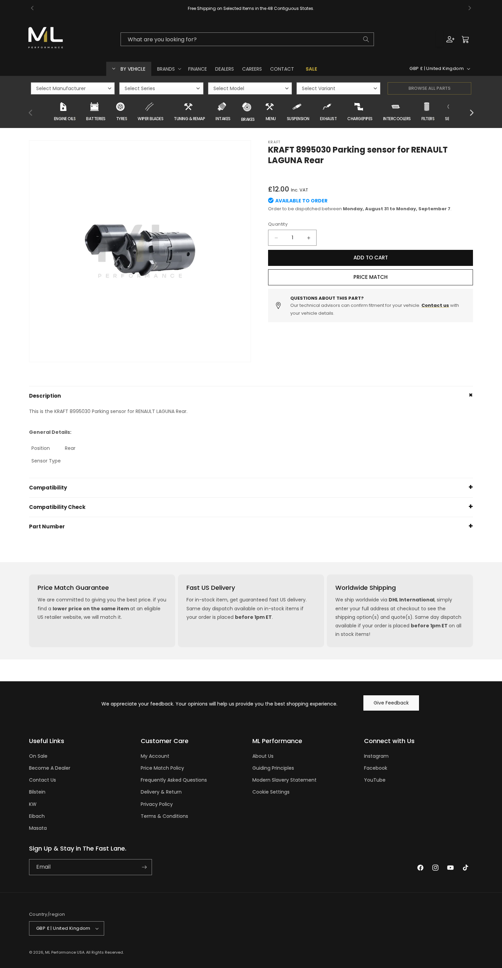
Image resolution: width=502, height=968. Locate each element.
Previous (30, 113)
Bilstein (37, 791)
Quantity (278, 224)
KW (33, 804)
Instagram (376, 756)
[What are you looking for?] (366, 39)
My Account (155, 756)
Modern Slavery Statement (284, 780)
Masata (38, 828)
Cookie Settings (271, 791)
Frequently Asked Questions (174, 780)
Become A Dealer (49, 768)
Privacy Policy (157, 804)
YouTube (375, 780)
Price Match (370, 277)
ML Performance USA (64, 952)
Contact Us (42, 780)
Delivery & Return (161, 791)
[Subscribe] (144, 867)
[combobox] (247, 39)
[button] (168, 68)
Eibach (37, 816)
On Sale (38, 756)
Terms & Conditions (164, 816)
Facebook (375, 768)
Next (471, 113)
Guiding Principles (273, 768)
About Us (263, 756)
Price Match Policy (162, 768)
